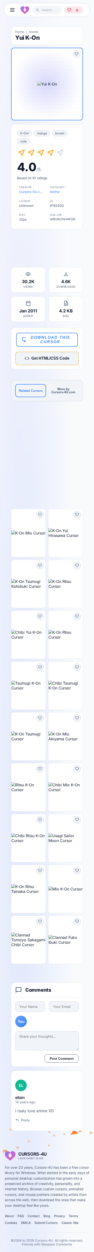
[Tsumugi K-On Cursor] (28, 685)
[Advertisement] (47, 249)
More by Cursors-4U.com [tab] (63, 390)
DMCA (26, 1223)
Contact (34, 1216)
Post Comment (62, 1058)
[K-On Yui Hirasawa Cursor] (65, 533)
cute (23, 141)
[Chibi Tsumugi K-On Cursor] (65, 685)
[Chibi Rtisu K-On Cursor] (28, 838)
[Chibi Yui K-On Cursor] (28, 635)
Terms (73, 1216)
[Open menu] (12, 10)
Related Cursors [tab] (31, 391)
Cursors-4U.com (32, 192)
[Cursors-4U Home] (24, 10)
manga (42, 133)
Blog (46, 1216)
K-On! (24, 133)
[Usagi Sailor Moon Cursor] (65, 838)
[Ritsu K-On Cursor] (28, 787)
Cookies (11, 1223)
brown (60, 133)
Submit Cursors (46, 1223)
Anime (33, 32)
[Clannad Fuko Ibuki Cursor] (65, 940)
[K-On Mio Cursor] (28, 533)
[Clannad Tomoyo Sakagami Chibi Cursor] (28, 940)
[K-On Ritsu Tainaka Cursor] (28, 889)
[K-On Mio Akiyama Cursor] (65, 736)
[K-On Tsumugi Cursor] (28, 736)
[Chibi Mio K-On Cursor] (65, 787)
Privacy (59, 1216)
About (9, 1216)
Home (19, 32)
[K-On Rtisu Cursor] (65, 584)
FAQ (21, 1216)
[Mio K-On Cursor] (65, 889)
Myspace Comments (56, 1244)
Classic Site (70, 1223)
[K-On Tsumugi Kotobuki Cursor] (28, 584)
